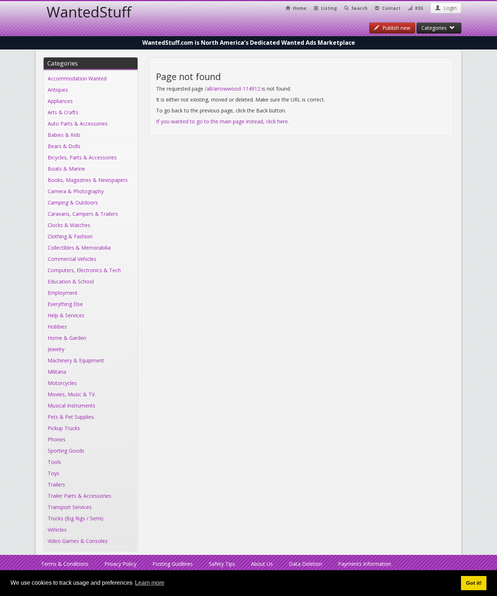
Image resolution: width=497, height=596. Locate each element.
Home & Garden (67, 337)
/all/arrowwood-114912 (232, 88)
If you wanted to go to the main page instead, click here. (222, 121)
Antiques (58, 89)
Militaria (57, 371)
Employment (62, 292)
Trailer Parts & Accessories (79, 495)
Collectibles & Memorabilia (79, 247)
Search (358, 8)
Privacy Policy (120, 563)
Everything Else (65, 304)
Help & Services (66, 315)
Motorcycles (62, 383)
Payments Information (364, 563)
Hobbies (57, 326)
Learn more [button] (149, 583)
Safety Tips (222, 563)
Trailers (56, 484)
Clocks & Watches (69, 225)
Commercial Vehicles (72, 258)
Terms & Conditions (64, 563)
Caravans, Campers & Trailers (83, 213)
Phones (56, 439)
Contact (391, 8)
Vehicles (57, 529)
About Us (262, 563)
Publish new (395, 27)
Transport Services (70, 507)
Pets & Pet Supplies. (71, 416)
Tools (54, 461)
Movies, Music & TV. (72, 394)
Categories (435, 27)
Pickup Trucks (64, 428)
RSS (418, 8)
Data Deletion (305, 563)
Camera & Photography (76, 191)
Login (449, 7)
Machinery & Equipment (76, 360)
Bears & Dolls (64, 146)
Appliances (60, 101)
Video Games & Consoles (78, 540)
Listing (328, 8)
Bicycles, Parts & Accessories (82, 157)
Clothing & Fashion (70, 236)
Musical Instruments (71, 405)
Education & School (71, 281)
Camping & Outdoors (73, 202)
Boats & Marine (66, 168)
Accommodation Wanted (77, 78)
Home (299, 8)
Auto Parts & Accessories (78, 123)
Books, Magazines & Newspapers (88, 179)
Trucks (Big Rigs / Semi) (75, 518)
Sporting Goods (66, 450)
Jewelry (56, 349)
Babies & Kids (64, 134)
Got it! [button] (474, 583)
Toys (53, 473)
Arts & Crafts (63, 112)
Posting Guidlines (172, 563)
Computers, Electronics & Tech (84, 270)
